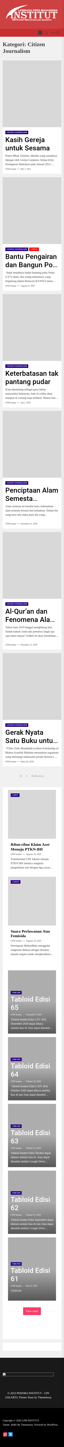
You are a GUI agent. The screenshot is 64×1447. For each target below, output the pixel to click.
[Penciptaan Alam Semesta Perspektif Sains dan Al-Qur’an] (32, 444)
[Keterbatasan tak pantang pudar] (32, 327)
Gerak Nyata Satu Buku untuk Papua (31, 740)
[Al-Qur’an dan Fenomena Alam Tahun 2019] (32, 565)
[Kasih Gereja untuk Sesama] (32, 93)
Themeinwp (44, 1397)
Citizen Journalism (17, 132)
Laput (15, 795)
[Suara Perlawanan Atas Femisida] (32, 901)
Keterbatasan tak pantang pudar (31, 377)
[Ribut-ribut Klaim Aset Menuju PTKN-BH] (32, 814)
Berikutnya (37, 775)
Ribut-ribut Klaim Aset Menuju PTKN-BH (30, 846)
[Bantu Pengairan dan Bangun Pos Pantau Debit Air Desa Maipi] (32, 210)
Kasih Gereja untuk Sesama (27, 144)
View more (32, 1311)
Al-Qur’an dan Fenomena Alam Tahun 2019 (30, 619)
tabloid (16, 993)
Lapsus (34, 249)
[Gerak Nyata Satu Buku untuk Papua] (32, 686)
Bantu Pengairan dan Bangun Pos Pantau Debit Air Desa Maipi (31, 269)
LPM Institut (10, 169)
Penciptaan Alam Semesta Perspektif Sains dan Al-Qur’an (31, 502)
